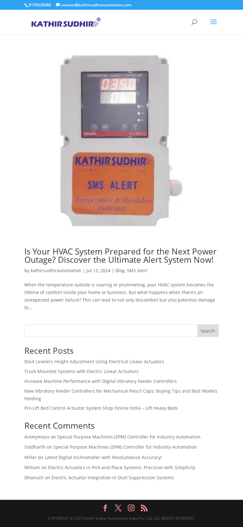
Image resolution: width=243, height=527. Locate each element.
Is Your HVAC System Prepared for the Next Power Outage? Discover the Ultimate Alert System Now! (120, 255)
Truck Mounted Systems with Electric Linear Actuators (81, 371)
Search (208, 331)
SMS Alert (137, 270)
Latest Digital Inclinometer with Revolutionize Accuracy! (103, 457)
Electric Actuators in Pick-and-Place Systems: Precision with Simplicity (121, 467)
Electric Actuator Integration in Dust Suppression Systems (113, 478)
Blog (120, 270)
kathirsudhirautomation (56, 270)
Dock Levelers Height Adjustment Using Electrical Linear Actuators (94, 361)
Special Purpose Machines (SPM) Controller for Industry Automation (129, 437)
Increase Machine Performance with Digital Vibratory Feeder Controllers (100, 381)
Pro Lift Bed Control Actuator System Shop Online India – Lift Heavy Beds (101, 408)
